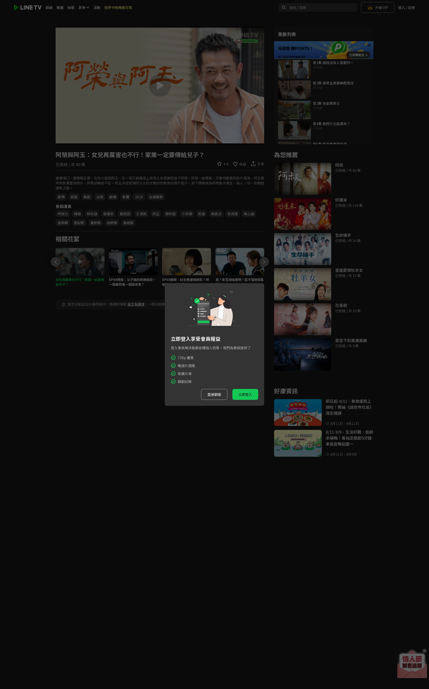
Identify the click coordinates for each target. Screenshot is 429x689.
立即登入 (245, 394)
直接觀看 (214, 394)
